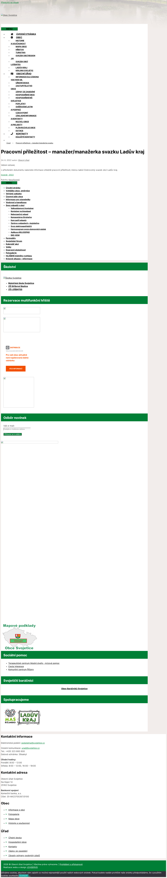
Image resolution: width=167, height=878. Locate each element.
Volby (8, 247)
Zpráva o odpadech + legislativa (25, 223)
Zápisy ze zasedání (25, 92)
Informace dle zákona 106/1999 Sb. (25, 78)
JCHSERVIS (32, 867)
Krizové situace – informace (19, 258)
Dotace (19, 131)
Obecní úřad (23, 73)
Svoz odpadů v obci (15, 205)
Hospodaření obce (25, 95)
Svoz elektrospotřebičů (21, 226)
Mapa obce (21, 46)
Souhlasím (24, 876)
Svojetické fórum (14, 241)
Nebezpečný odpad (19, 214)
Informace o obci (16, 810)
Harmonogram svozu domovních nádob (28, 229)
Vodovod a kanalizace (16, 202)
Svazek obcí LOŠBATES (19, 63)
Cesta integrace (16, 666)
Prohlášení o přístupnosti (71, 864)
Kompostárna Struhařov (21, 217)
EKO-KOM (15, 235)
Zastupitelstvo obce (21, 87)
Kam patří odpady (19, 220)
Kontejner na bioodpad (21, 211)
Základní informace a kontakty (23, 117)
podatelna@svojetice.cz (33, 743)
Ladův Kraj (21, 67)
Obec (19, 37)
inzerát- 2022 (7, 175)
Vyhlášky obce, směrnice (18, 190)
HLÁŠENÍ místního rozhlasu (19, 256)
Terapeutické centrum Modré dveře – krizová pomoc (33, 663)
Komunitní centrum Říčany (21, 669)
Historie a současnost (18, 42)
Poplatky (21, 104)
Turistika (20, 52)
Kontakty (22, 133)
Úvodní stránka (26, 34)
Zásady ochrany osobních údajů (24, 855)
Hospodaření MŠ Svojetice (21, 99)
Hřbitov (20, 49)
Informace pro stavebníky (18, 199)
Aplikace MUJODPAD (20, 232)
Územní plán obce (14, 196)
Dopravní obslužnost (16, 250)
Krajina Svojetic (24, 70)
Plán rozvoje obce (25, 127)
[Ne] (30, 876)
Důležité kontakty (25, 137)
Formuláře (11, 238)
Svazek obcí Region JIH (23, 57)
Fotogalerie (11, 253)
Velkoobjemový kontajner (22, 208)
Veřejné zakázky (14, 193)
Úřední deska (22, 83)
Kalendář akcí (12, 244)
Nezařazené (14, 179)
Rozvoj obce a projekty (20, 123)
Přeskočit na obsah (10, 2)
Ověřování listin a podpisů (22, 108)
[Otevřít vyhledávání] (6, 25)
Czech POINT (22, 113)
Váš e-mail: (9, 426)
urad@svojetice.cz (31, 748)
